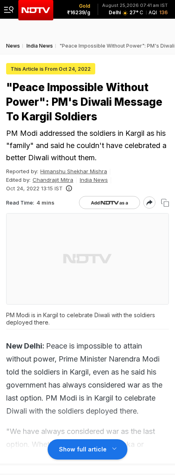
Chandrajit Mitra (53, 179)
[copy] (165, 203)
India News (94, 179)
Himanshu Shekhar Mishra (73, 171)
